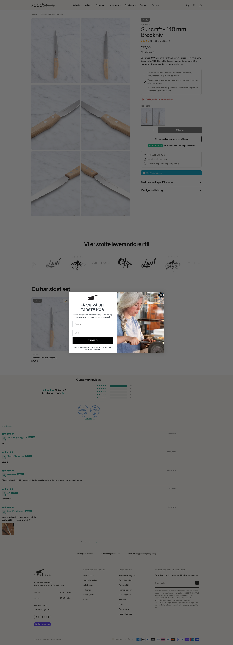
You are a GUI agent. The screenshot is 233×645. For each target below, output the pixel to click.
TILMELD (92, 340)
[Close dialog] (161, 295)
